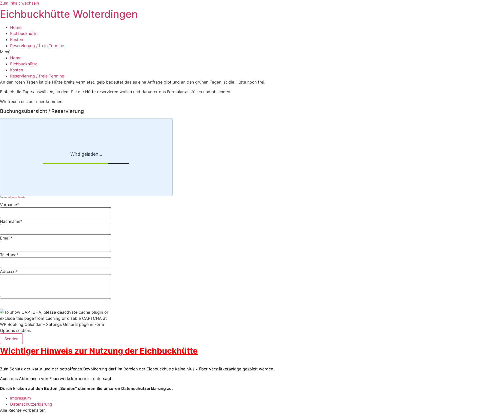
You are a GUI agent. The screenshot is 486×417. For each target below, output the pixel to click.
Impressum (20, 398)
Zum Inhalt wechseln (19, 3)
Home (16, 27)
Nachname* (11, 221)
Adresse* (8, 271)
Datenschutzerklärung (31, 404)
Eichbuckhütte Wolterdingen (69, 14)
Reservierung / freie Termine (37, 45)
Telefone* (9, 255)
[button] (243, 52)
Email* (6, 238)
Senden (11, 338)
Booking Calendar (17, 197)
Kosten (16, 39)
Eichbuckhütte (23, 33)
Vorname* (9, 205)
